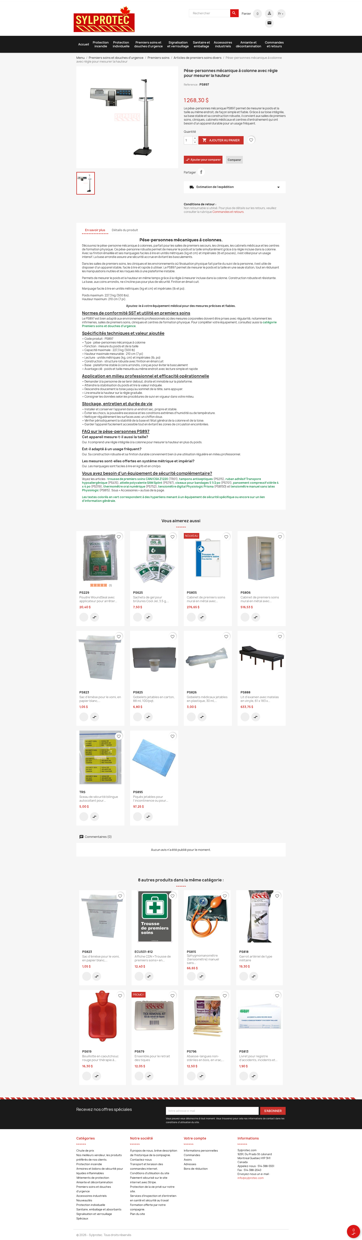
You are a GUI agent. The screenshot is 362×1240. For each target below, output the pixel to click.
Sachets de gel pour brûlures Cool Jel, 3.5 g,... (151, 599)
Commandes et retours (274, 44)
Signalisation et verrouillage (178, 44)
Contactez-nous (141, 1159)
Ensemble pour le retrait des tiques (152, 1058)
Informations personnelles (201, 1150)
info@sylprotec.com (251, 1178)
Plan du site (137, 1214)
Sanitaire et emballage (201, 44)
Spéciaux (82, 1218)
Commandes (192, 1155)
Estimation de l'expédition (234, 187)
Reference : (191, 84)
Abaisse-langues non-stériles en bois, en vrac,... (205, 1058)
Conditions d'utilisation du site (149, 1173)
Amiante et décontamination (248, 44)
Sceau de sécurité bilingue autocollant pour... (98, 799)
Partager (201, 172)
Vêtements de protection (92, 1177)
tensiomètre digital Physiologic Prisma (186, 486)
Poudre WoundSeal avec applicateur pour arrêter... (98, 599)
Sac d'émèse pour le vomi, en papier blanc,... (100, 699)
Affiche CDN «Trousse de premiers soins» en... (153, 958)
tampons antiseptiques (196, 479)
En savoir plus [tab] (95, 230)
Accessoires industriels (223, 44)
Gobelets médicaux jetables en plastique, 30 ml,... (207, 699)
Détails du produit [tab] (125, 230)
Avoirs (188, 1159)
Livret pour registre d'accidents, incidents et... (258, 1058)
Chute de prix (85, 1150)
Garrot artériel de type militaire (255, 958)
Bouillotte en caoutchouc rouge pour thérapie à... (100, 1058)
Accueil (83, 44)
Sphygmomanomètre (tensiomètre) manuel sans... (203, 959)
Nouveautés (84, 1200)
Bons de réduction (196, 1168)
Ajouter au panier (221, 140)
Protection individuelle (121, 44)
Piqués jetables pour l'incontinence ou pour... (150, 799)
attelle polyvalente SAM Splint (141, 483)
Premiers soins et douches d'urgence (148, 44)
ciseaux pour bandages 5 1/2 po (197, 483)
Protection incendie (101, 44)
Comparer (234, 160)
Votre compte (195, 1138)
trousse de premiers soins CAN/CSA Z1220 (137, 479)
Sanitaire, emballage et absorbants (98, 1209)
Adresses (190, 1164)
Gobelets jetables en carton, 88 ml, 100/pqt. (154, 699)
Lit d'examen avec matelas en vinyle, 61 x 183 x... (260, 699)
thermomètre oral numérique (124, 486)
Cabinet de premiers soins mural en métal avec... (206, 599)
